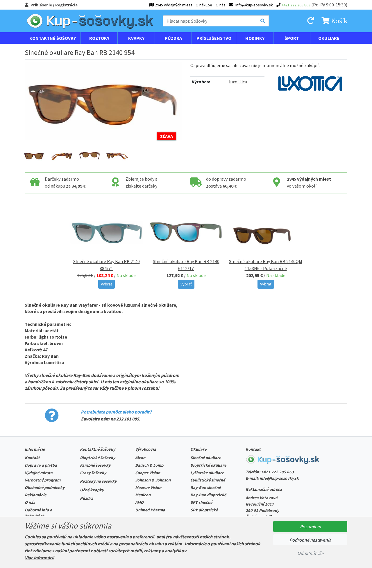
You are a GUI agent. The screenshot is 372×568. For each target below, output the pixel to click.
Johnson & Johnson (153, 480)
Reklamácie (35, 494)
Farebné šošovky (95, 465)
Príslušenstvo (213, 38)
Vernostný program (42, 480)
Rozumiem (310, 526)
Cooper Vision (147, 472)
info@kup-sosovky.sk (279, 478)
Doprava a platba (41, 465)
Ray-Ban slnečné (205, 487)
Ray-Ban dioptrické (208, 494)
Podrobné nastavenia (310, 540)
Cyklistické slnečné (207, 480)
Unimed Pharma (150, 510)
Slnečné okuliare (205, 457)
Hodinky (254, 38)
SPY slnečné (201, 502)
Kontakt (32, 457)
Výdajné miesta (39, 472)
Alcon (140, 457)
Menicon (143, 494)
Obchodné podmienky (45, 487)
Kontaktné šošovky (52, 38)
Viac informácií (39, 557)
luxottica (238, 82)
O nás (221, 5)
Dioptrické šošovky (97, 457)
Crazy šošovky (93, 472)
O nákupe (204, 5)
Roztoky (99, 38)
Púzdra (173, 38)
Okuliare (328, 38)
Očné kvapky (92, 489)
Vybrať (106, 284)
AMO (139, 502)
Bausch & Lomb (149, 465)
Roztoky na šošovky (98, 481)
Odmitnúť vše (310, 553)
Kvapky (136, 38)
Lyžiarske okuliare (207, 472)
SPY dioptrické (204, 510)
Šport (292, 38)
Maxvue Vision (148, 487)
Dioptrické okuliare (208, 465)
